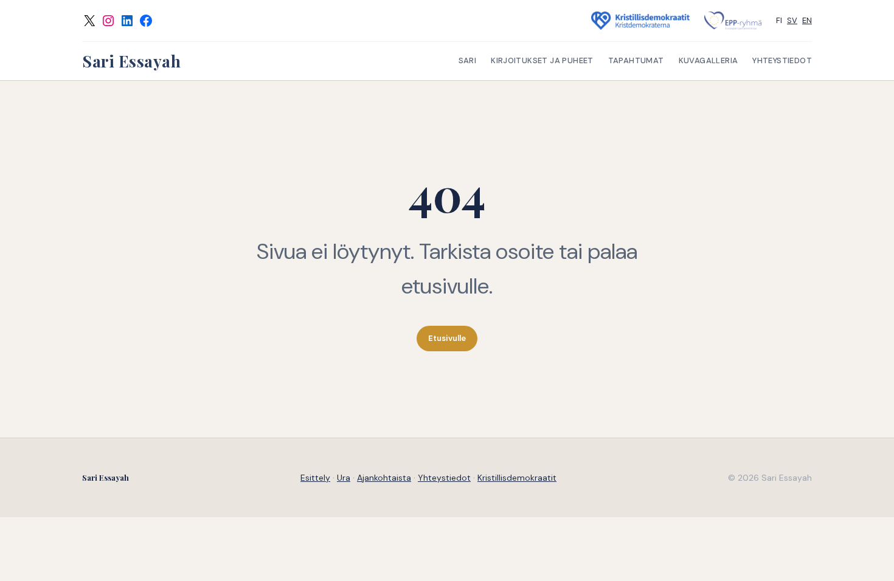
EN (807, 20)
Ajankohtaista (384, 477)
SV (792, 20)
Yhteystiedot (444, 477)
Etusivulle (447, 338)
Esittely (315, 477)
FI (779, 20)
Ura (343, 477)
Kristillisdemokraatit (516, 477)
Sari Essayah (131, 61)
